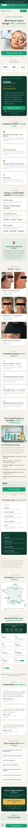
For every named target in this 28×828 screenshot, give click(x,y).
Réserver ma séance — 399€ (14, 53)
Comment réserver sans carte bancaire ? (14, 755)
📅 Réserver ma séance (14, 108)
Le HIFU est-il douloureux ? (14, 760)
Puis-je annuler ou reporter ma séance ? (14, 775)
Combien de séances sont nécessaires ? (14, 779)
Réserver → (23, 10)
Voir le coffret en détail (14, 489)
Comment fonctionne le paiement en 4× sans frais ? (14, 770)
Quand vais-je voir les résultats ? (14, 765)
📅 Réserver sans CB (16, 825)
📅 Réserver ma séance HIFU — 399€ (14, 801)
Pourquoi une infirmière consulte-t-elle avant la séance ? (14, 750)
